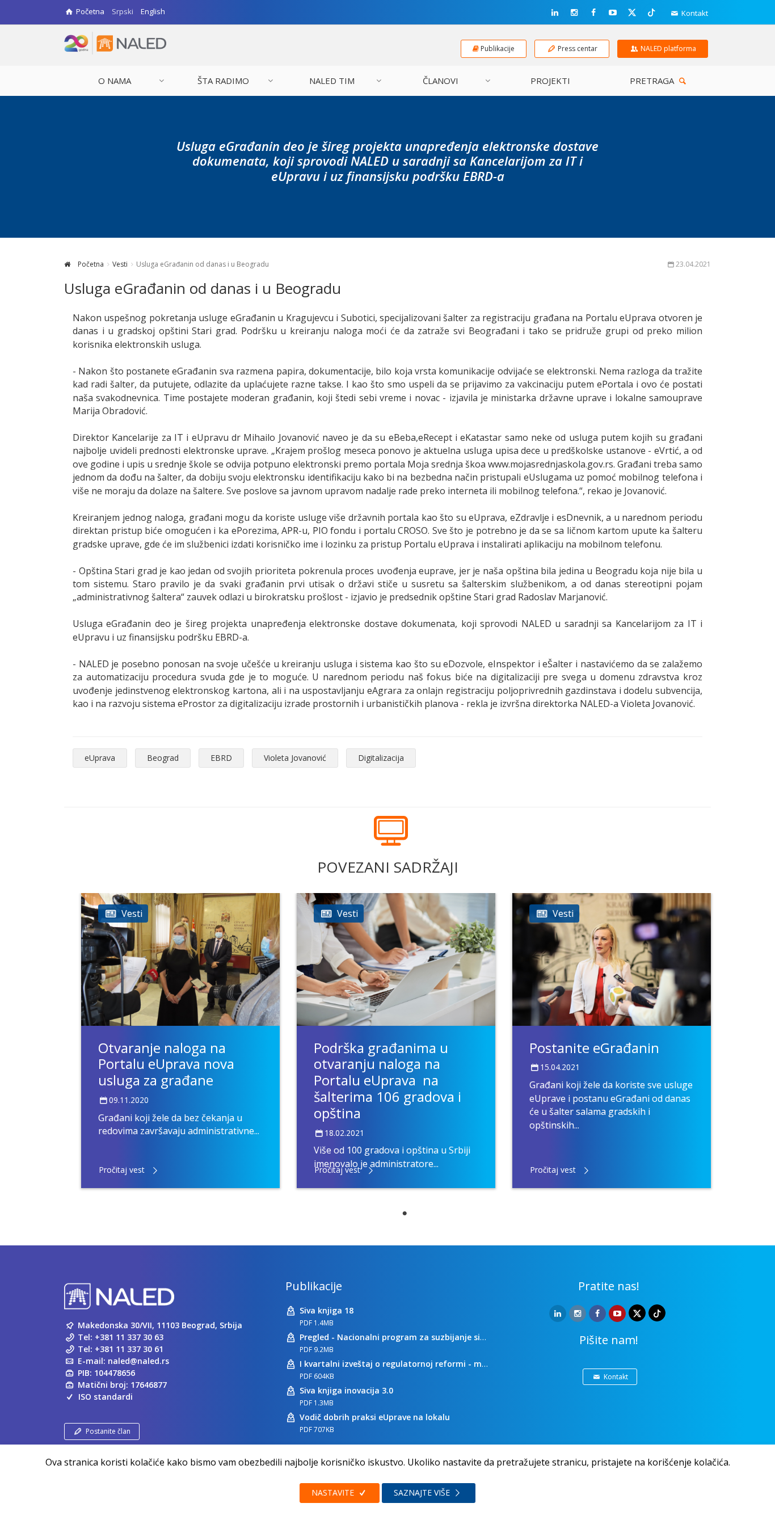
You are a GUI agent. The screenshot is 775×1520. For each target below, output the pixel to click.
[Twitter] (632, 11)
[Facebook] (593, 12)
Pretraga (653, 80)
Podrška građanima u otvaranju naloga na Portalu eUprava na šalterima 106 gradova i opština (387, 1080)
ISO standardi (105, 1396)
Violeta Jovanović (295, 757)
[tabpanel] (180, 1040)
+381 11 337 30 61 (129, 1349)
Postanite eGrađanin (594, 1047)
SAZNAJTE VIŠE (423, 1492)
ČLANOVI (440, 80)
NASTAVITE (333, 1492)
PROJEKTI (550, 80)
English (153, 11)
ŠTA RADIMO (223, 80)
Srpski (122, 11)
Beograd (163, 757)
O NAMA (114, 80)
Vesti (120, 264)
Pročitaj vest (122, 1169)
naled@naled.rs (138, 1360)
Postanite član (108, 1431)
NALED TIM (332, 80)
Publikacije (313, 1286)
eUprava (100, 757)
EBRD (221, 757)
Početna (90, 264)
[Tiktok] (651, 11)
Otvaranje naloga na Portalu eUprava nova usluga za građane (166, 1064)
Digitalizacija (381, 757)
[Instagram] (574, 12)
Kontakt (694, 13)
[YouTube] (612, 12)
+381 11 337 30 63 (129, 1337)
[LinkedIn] (554, 12)
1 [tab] (404, 1213)
